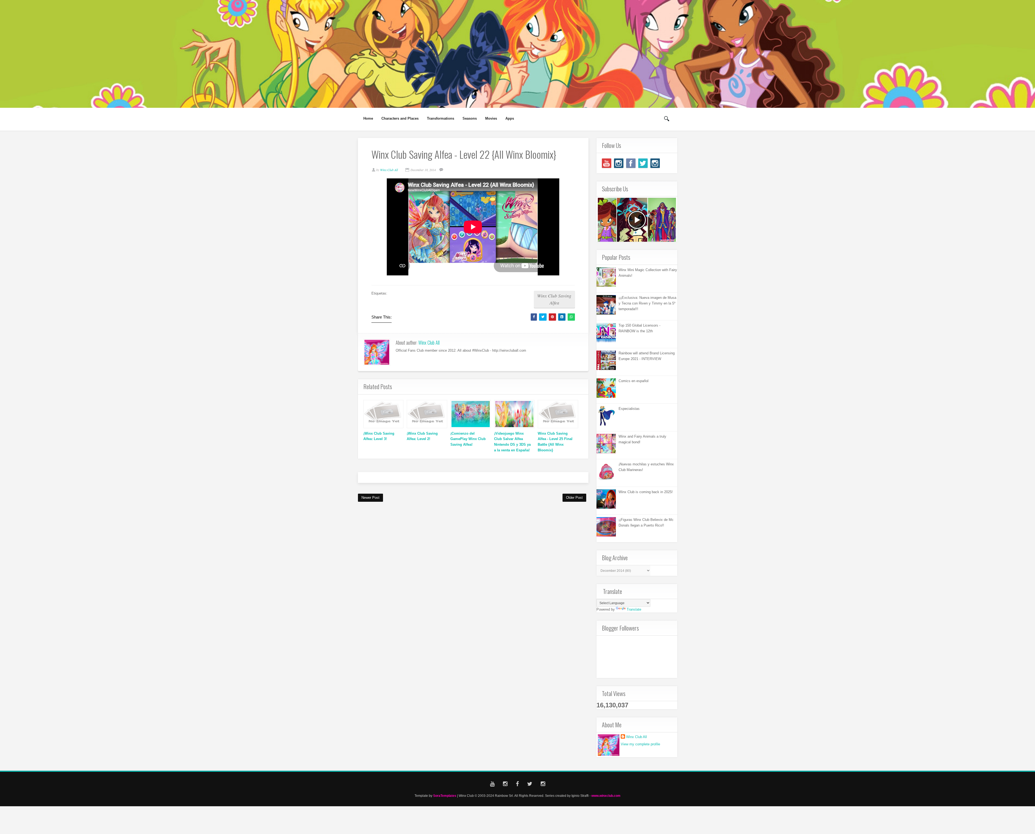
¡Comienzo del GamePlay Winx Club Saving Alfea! (468, 439)
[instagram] (618, 163)
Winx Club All (429, 342)
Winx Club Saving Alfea (554, 299)
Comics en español (633, 381)
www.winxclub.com (605, 795)
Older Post (574, 498)
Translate (634, 609)
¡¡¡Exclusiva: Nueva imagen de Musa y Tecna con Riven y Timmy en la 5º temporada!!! (647, 303)
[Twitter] (643, 163)
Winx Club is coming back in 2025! (646, 492)
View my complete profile (640, 744)
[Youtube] (606, 163)
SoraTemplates (444, 795)
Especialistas (629, 409)
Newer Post (370, 498)
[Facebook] (631, 163)
